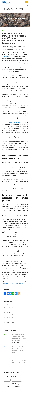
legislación (9, 317)
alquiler (8, 304)
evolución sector (11, 312)
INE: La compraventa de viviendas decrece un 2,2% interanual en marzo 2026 (19, 360)
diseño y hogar (11, 307)
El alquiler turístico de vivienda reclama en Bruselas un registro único (18, 349)
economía (9, 309)
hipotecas (9, 314)
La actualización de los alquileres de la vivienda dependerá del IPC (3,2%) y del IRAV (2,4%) (19, 337)
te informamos (10, 322)
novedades (9, 319)
